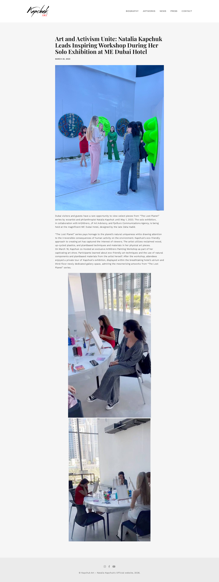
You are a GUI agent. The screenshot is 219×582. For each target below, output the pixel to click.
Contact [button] (187, 11)
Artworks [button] (149, 11)
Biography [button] (132, 11)
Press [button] (173, 11)
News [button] (163, 11)
